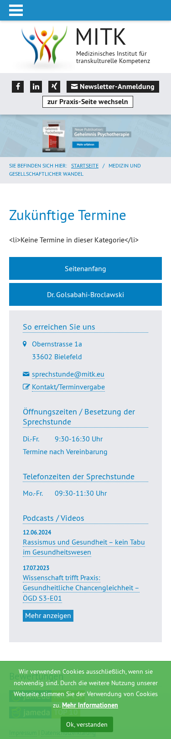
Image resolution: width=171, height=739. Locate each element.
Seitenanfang (85, 268)
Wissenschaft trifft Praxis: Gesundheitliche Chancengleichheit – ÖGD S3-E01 (81, 588)
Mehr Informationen (90, 705)
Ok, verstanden (87, 724)
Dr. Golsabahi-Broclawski (85, 294)
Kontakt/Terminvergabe (68, 386)
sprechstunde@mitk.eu (68, 373)
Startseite (84, 165)
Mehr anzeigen (48, 615)
